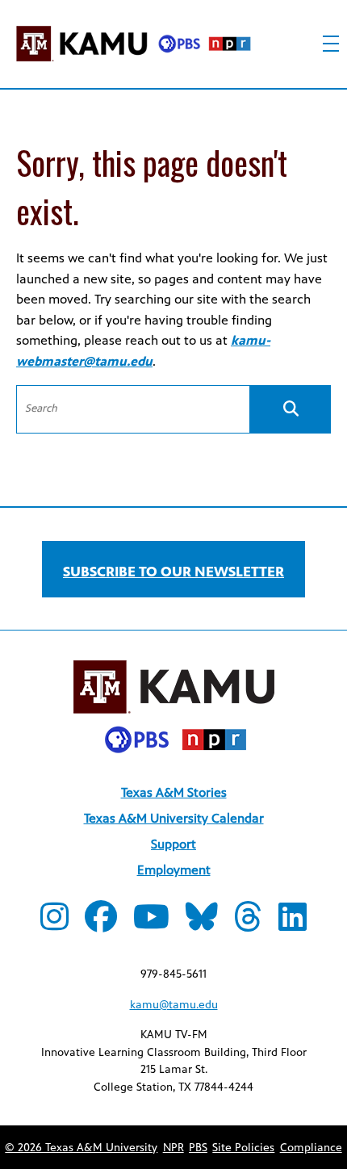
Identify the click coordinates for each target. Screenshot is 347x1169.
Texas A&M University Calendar (174, 818)
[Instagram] (54, 924)
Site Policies (243, 1147)
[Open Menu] (331, 44)
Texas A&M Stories (174, 792)
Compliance (311, 1147)
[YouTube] (151, 924)
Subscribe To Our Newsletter (173, 571)
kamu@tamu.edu (174, 1005)
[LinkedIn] (292, 924)
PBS (198, 1147)
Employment (174, 870)
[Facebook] (101, 924)
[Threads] (248, 924)
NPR (173, 1147)
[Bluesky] (202, 924)
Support (173, 844)
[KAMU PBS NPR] (133, 46)
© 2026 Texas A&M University (81, 1147)
